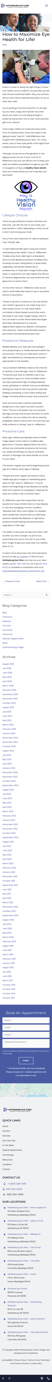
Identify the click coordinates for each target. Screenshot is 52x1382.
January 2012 (8, 997)
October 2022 (9, 833)
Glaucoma (7, 634)
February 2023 (9, 815)
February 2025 (9, 729)
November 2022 (10, 828)
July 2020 (6, 924)
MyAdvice (34, 1353)
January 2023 (8, 820)
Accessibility (7, 1360)
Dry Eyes (6, 625)
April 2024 (7, 763)
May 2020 (6, 932)
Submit (26, 1060)
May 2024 (7, 759)
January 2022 (8, 872)
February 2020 (9, 941)
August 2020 (8, 919)
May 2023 (6, 802)
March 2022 (8, 863)
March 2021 (7, 902)
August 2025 (8, 707)
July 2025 (6, 711)
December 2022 (10, 824)
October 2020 (9, 911)
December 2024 (10, 737)
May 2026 (6, 677)
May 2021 (6, 893)
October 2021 (8, 880)
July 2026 (6, 668)
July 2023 (6, 794)
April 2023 (7, 807)
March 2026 (8, 685)
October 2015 (8, 989)
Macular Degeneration (13, 638)
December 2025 (10, 694)
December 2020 (10, 906)
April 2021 (6, 898)
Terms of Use (34, 1360)
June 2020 (7, 928)
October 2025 (9, 703)
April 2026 (7, 681)
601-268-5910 (19, 563)
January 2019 (8, 963)
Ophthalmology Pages (13, 647)
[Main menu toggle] (46, 6)
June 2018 (7, 976)
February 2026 (9, 690)
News (4, 643)
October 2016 (8, 984)
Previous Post (11, 581)
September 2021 (10, 885)
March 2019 (7, 954)
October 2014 (8, 993)
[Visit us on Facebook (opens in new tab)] (3, 1378)
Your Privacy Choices (19, 1363)
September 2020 (10, 915)
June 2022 (7, 850)
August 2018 (8, 967)
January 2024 (8, 768)
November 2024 (10, 742)
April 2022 (7, 859)
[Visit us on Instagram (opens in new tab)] (9, 1378)
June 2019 (6, 950)
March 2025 (8, 724)
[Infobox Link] (26, 1188)
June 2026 (7, 672)
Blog (4, 44)
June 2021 (6, 889)
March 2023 (8, 811)
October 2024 (9, 746)
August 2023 (8, 789)
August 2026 (8, 664)
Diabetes (6, 621)
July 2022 (6, 846)
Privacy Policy (38, 1051)
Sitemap (45, 1360)
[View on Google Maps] (26, 1090)
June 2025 (7, 716)
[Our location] (42, 1378)
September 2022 (10, 837)
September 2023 (10, 785)
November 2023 (10, 776)
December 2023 (10, 772)
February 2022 (9, 867)
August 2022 (8, 841)
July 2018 (6, 971)
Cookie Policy (36, 1363)
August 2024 (8, 750)
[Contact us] (49, 1378)
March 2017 (7, 980)
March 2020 (8, 937)
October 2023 (9, 781)
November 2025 (10, 698)
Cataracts (7, 617)
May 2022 (6, 854)
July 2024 (6, 755)
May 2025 (6, 720)
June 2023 (7, 798)
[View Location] (4, 1208)
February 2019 (9, 958)
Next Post (43, 581)
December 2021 (9, 876)
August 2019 (7, 945)
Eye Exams (7, 630)
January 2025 (8, 733)
